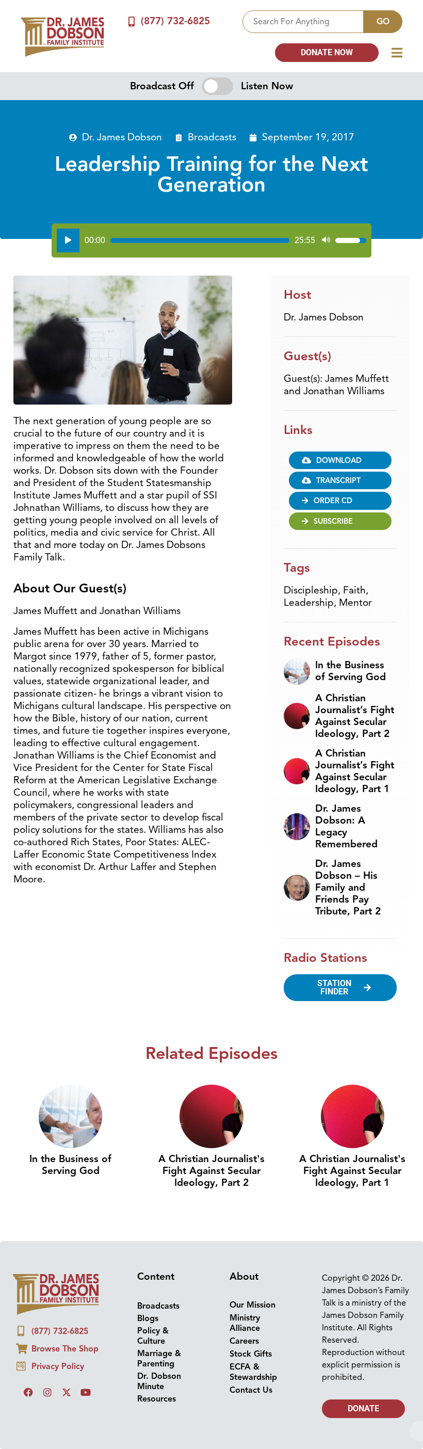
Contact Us (251, 1390)
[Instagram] (47, 1392)
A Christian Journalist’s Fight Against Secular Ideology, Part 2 (354, 716)
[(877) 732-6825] (132, 21)
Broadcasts (212, 137)
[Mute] (326, 240)
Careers (244, 1341)
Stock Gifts (251, 1354)
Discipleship (311, 590)
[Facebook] (28, 1392)
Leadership (309, 603)
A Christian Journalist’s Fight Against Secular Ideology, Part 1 (354, 771)
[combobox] (303, 21)
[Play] (68, 240)
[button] (340, 500)
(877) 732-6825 (175, 21)
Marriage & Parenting (159, 1358)
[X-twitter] (66, 1392)
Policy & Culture (153, 1336)
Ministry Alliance (245, 1323)
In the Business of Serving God (350, 671)
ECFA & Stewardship (253, 1372)
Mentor (355, 603)
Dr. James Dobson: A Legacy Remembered (346, 826)
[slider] (199, 240)
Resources (156, 1399)
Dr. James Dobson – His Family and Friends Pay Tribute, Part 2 (348, 887)
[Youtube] (85, 1392)
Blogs (147, 1318)
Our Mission (252, 1305)
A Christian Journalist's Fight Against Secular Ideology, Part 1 (352, 1171)
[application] (211, 240)
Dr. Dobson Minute (159, 1381)
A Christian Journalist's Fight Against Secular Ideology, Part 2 (211, 1171)
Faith (354, 590)
